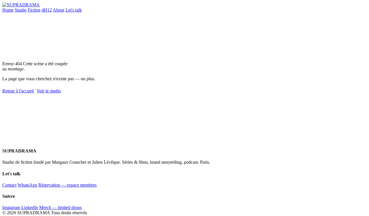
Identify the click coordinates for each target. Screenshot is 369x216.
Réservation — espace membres (67, 185)
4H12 (47, 10)
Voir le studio (49, 90)
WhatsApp (27, 185)
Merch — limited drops (60, 207)
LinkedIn (29, 207)
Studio (21, 10)
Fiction (34, 10)
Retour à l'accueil (18, 90)
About (58, 10)
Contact (9, 185)
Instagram (11, 207)
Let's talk (73, 10)
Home (8, 10)
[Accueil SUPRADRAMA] (21, 4)
